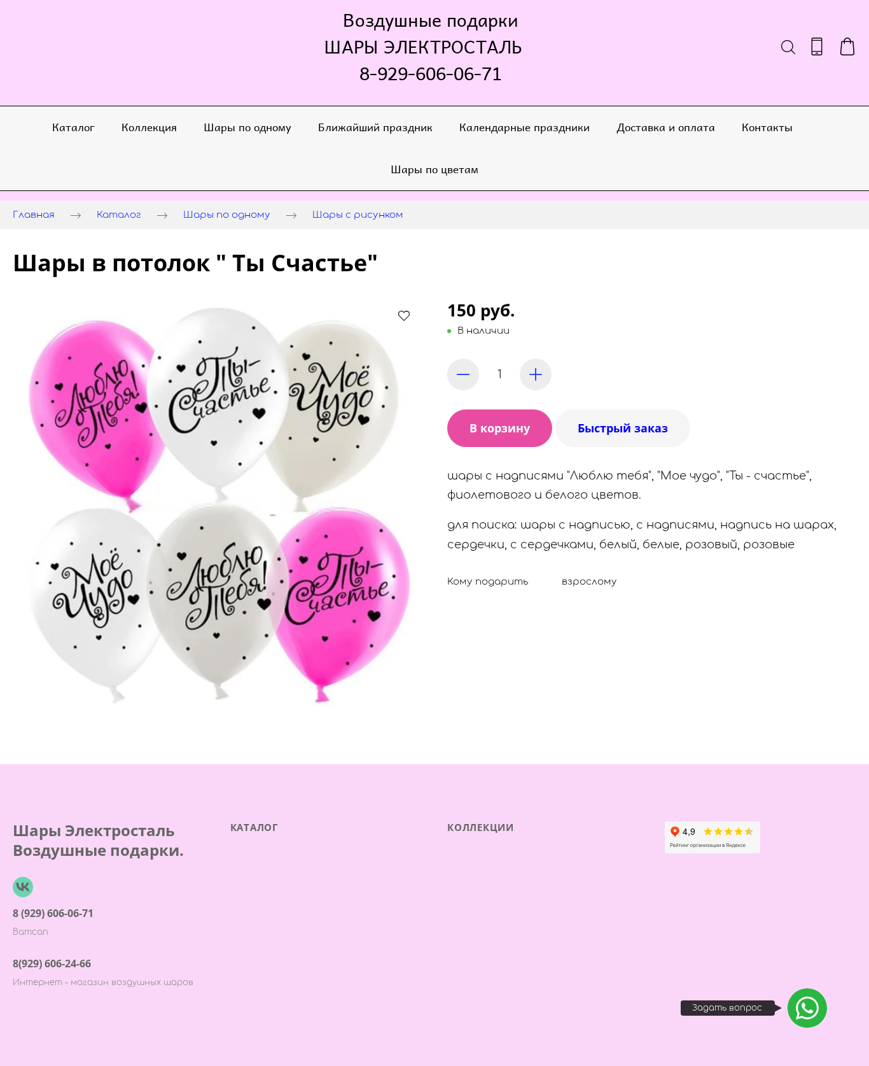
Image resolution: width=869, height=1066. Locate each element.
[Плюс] (536, 374)
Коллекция (149, 127)
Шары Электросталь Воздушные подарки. (98, 840)
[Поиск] (788, 46)
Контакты (767, 127)
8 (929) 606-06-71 (53, 913)
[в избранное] (404, 315)
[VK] (23, 887)
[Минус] (463, 374)
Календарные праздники (524, 127)
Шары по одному (247, 127)
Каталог (73, 127)
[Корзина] (847, 46)
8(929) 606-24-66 (52, 963)
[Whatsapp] (807, 1008)
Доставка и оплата (665, 127)
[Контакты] (817, 46)
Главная (34, 215)
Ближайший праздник (375, 127)
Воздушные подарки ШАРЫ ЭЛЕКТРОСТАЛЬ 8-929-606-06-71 (431, 46)
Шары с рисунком (357, 215)
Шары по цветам (434, 169)
